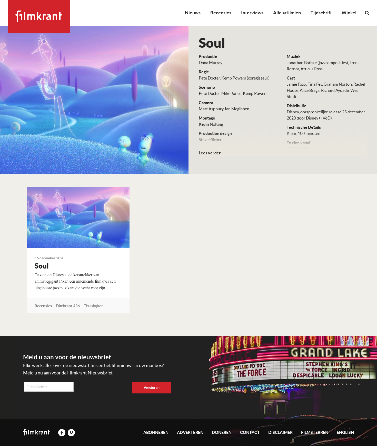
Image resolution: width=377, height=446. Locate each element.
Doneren (222, 432)
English (345, 432)
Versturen (152, 387)
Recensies (220, 12)
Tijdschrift (321, 12)
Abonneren (155, 432)
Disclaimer (280, 432)
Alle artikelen (287, 12)
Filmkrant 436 (68, 306)
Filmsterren (314, 432)
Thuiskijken (93, 306)
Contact (250, 432)
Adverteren (190, 432)
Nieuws (193, 12)
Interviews (252, 12)
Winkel (349, 12)
